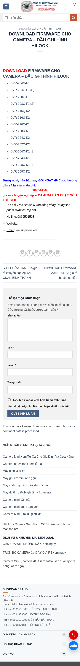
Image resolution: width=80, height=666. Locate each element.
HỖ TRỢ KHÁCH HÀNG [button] (17, 644)
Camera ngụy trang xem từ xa (22, 463)
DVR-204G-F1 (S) (22, 90)
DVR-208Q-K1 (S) (22, 164)
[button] (6, 7)
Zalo (73, 646)
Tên (10, 347)
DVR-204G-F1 (20, 83)
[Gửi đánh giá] (73, 17)
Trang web (14, 382)
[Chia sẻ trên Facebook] (29, 253)
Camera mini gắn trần (17, 499)
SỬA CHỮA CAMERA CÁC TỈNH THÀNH (40, 29)
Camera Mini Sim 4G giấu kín (22, 514)
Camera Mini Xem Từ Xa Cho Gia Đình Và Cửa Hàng (38, 456)
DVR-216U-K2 (20, 117)
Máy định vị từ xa (14, 470)
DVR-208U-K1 (20, 131)
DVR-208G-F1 (20, 97)
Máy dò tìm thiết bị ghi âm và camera (27, 492)
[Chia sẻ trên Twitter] (36, 253)
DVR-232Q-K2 (20, 144)
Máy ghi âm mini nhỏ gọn (19, 478)
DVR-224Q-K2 (20, 137)
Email (11, 364)
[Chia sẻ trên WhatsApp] (23, 253)
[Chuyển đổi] (75, 464)
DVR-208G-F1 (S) (22, 103)
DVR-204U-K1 (20, 158)
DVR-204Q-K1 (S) (22, 151)
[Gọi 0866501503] (73, 635)
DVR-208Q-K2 (20, 171)
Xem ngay (49, 543)
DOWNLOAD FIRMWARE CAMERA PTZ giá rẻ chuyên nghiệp (60, 273)
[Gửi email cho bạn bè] (43, 253)
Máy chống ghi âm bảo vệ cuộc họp (26, 485)
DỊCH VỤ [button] (8, 653)
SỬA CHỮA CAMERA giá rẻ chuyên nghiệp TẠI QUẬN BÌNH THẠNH (20, 273)
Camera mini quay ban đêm (21, 506)
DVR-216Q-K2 (20, 111)
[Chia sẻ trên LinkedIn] (57, 253)
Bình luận (14, 315)
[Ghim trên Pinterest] (50, 253)
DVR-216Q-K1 (20, 124)
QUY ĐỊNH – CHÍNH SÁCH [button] (19, 634)
